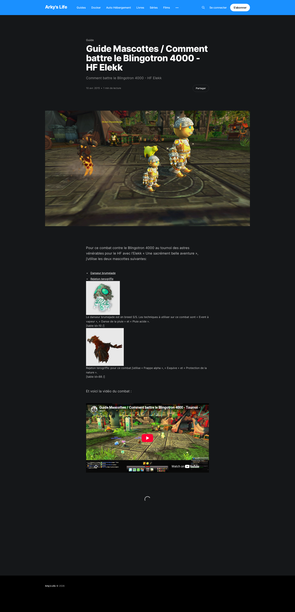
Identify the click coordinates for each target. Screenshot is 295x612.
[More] (177, 7)
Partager (201, 88)
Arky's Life (56, 7)
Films (166, 7)
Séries (154, 7)
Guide (90, 40)
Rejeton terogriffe (101, 279)
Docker (96, 7)
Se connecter (218, 7)
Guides (81, 7)
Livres (140, 7)
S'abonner (240, 7)
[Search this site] (203, 7)
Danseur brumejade (103, 273)
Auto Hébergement (118, 7)
